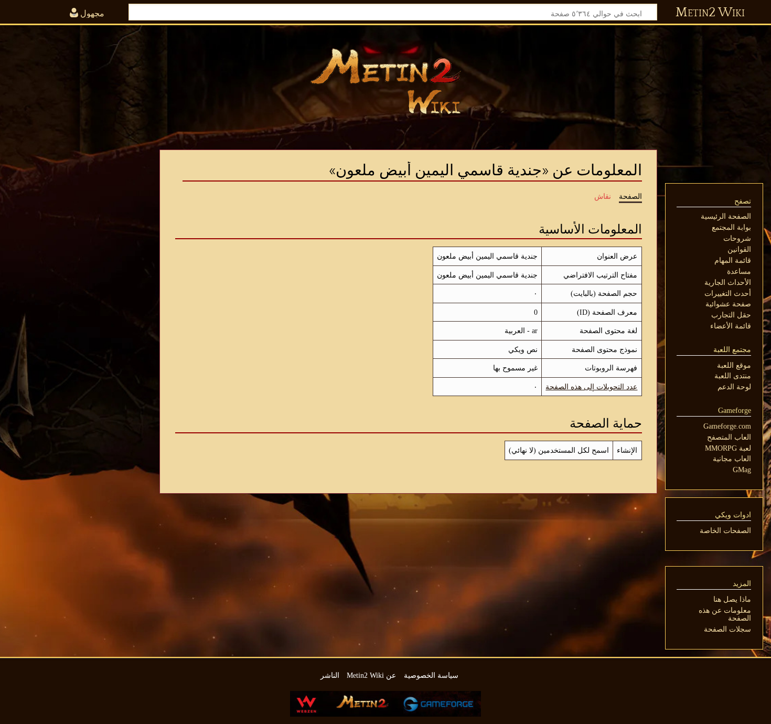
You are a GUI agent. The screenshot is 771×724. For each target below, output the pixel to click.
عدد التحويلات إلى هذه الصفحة (591, 386)
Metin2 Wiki (710, 12)
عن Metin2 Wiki (371, 675)
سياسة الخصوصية (431, 675)
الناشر (329, 675)
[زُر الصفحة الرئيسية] (385, 81)
